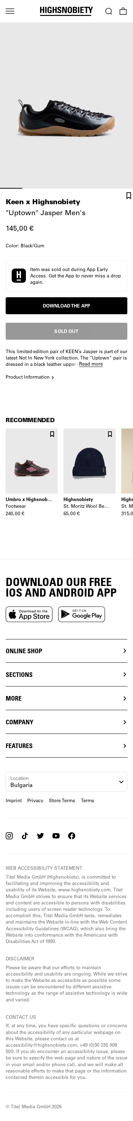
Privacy (35, 800)
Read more (91, 364)
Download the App (66, 306)
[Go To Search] (109, 11)
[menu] (10, 11)
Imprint (14, 800)
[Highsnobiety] (66, 11)
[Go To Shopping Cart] (123, 11)
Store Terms (62, 800)
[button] (66, 276)
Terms (87, 800)
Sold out (66, 331)
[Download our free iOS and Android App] (29, 614)
